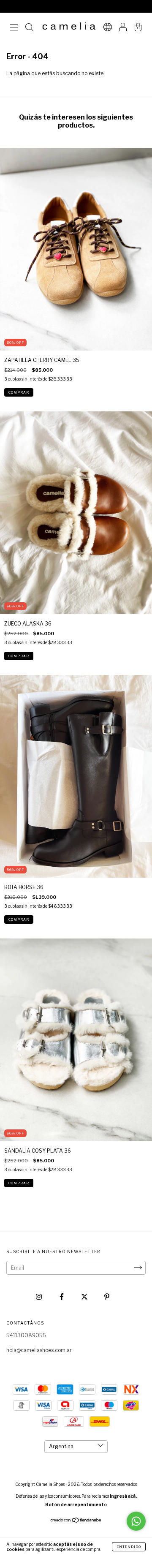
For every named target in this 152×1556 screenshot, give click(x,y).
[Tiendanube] (76, 1521)
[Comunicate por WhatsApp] (136, 1521)
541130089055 (26, 1335)
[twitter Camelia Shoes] (85, 1296)
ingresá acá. (123, 1496)
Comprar (18, 392)
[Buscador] (29, 28)
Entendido (129, 1547)
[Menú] (14, 28)
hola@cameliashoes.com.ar (39, 1350)
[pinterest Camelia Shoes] (106, 1296)
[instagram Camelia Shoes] (39, 1296)
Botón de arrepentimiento (76, 1504)
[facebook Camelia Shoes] (62, 1296)
